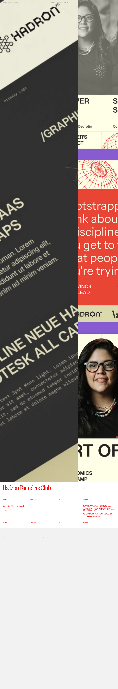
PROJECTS (60, 2)
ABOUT (66, 2)
